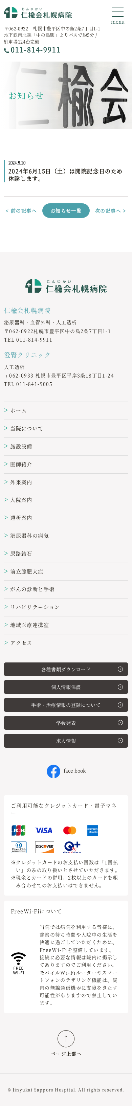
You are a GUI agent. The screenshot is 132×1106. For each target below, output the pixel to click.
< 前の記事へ (21, 210)
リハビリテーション (32, 606)
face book (75, 770)
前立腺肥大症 (24, 571)
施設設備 (18, 446)
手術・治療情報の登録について (66, 704)
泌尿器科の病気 (26, 535)
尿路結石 (18, 553)
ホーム (15, 410)
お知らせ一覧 (66, 210)
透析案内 (18, 517)
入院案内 (18, 499)
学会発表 (66, 722)
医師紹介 (18, 464)
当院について (24, 428)
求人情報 (66, 740)
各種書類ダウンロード (66, 669)
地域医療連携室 (26, 624)
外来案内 (18, 482)
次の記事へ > (110, 210)
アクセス (18, 642)
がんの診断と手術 (29, 588)
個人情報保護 (66, 686)
